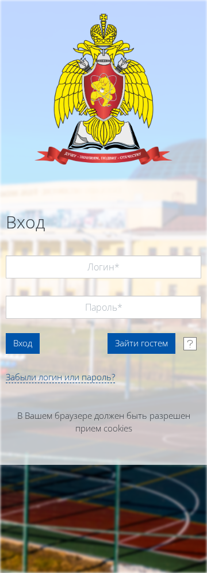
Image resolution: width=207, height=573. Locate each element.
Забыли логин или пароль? (60, 377)
